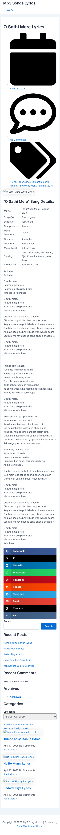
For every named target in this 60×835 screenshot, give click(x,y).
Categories (9, 711)
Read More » (10, 749)
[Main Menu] (10, 10)
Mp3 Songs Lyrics (19, 3)
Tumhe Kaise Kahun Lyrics (18, 642)
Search (7, 621)
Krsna (13, 181)
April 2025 (15, 696)
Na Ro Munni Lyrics (14, 648)
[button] (30, 551)
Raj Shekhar (24, 181)
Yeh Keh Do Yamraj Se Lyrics (19, 665)
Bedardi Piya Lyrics (14, 654)
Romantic (37, 181)
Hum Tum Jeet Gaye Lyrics (18, 660)
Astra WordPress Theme (30, 826)
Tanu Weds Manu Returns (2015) (36, 185)
